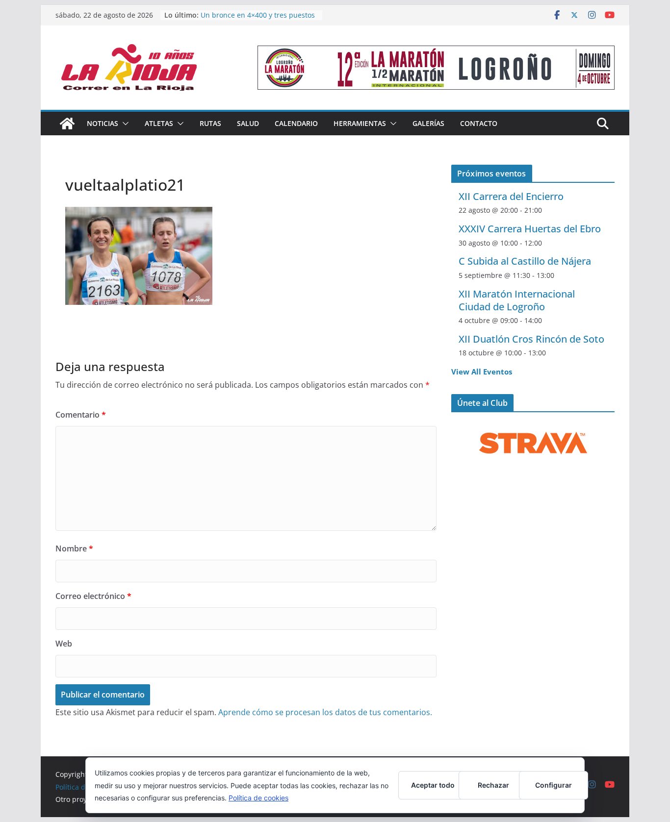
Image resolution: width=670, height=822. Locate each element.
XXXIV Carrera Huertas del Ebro (530, 228)
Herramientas (360, 123)
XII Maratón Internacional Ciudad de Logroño (517, 300)
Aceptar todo (433, 785)
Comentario (80, 414)
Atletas (159, 123)
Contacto (478, 123)
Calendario (296, 123)
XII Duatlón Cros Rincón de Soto (531, 339)
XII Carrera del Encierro (511, 196)
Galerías (428, 123)
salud (248, 123)
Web (63, 643)
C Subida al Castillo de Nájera (525, 261)
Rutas (210, 123)
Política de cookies (258, 798)
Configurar (553, 785)
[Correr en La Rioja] (67, 123)
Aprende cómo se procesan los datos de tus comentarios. (325, 712)
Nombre (74, 548)
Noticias (102, 123)
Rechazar (493, 785)
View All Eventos (481, 371)
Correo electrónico (93, 596)
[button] (123, 123)
